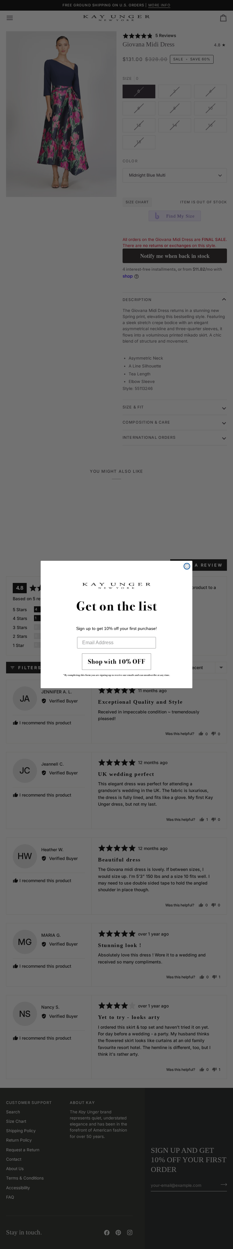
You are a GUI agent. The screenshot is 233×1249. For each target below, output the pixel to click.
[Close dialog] (187, 566)
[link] (116, 667)
